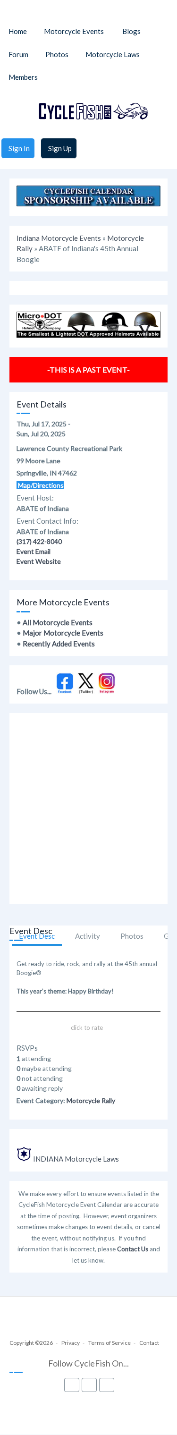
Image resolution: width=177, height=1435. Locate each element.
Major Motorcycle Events (63, 632)
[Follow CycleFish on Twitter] (86, 691)
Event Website (39, 561)
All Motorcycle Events (58, 622)
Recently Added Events (59, 643)
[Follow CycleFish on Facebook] (65, 691)
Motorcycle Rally (91, 1100)
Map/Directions (40, 485)
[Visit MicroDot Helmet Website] (88, 335)
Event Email (34, 551)
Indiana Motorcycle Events (59, 238)
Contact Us (132, 1249)
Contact (149, 1342)
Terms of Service (109, 1342)
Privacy (70, 1342)
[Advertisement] (88, 808)
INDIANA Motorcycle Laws (76, 1159)
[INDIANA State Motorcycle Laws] (24, 1159)
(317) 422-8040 (39, 541)
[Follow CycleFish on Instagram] (107, 691)
